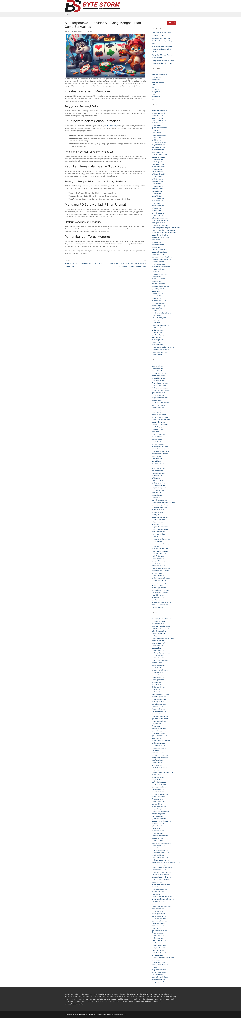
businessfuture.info (159, 643)
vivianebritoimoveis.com (160, 424)
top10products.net (158, 633)
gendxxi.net (156, 828)
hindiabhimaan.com (159, 595)
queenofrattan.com (159, 784)
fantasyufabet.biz (158, 167)
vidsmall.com (156, 848)
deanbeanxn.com (158, 650)
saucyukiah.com (158, 366)
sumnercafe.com (158, 308)
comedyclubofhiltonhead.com (162, 872)
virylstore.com (157, 410)
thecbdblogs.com (158, 600)
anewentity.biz (157, 493)
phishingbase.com (158, 960)
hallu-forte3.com (158, 556)
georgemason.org (158, 621)
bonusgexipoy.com (159, 918)
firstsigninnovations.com (161, 390)
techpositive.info (158, 762)
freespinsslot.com (158, 709)
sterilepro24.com (158, 855)
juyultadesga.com (158, 264)
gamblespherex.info (159, 818)
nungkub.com (157, 332)
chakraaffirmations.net (160, 675)
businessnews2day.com (160, 850)
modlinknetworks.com (160, 943)
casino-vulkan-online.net (161, 571)
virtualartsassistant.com (160, 875)
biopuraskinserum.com (160, 527)
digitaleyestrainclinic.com (161, 578)
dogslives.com (157, 779)
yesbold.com (156, 133)
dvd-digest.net (157, 541)
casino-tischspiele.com (160, 454)
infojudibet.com (157, 645)
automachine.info (158, 804)
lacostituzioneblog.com (160, 325)
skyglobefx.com (158, 816)
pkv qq (77, 994)
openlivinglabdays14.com (161, 235)
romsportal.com (158, 974)
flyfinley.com (156, 667)
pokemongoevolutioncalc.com (163, 957)
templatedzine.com (159, 301)
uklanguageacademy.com (161, 626)
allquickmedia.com (158, 480)
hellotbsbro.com (158, 753)
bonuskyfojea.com (158, 914)
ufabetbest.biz (157, 193)
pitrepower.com (157, 573)
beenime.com (157, 882)
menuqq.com (69, 994)
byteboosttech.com (159, 142)
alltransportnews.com (160, 218)
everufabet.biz (157, 211)
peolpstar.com (157, 400)
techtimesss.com (158, 407)
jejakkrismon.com (158, 473)
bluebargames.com (159, 385)
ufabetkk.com (157, 478)
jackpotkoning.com (159, 940)
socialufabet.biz (157, 189)
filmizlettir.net (157, 371)
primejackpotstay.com (160, 965)
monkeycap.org (157, 429)
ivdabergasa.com (158, 262)
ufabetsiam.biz (157, 169)
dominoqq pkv (87, 994)
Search (172, 23)
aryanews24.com (158, 245)
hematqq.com (148, 999)
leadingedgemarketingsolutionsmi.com (166, 228)
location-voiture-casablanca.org (163, 867)
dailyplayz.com (157, 928)
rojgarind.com (157, 723)
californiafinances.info (160, 529)
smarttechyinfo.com (159, 697)
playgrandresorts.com (160, 972)
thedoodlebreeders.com (160, 286)
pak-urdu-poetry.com (159, 767)
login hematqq (71, 1001)
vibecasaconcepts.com (160, 836)
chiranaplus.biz (157, 546)
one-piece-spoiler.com (160, 794)
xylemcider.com (157, 337)
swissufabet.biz (157, 172)
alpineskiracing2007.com (161, 568)
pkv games (156, 80)
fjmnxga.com (156, 514)
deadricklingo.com (158, 814)
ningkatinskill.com (158, 296)
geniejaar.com (157, 682)
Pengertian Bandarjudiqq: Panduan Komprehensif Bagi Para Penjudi (164, 40)
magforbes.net (157, 427)
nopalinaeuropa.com (159, 352)
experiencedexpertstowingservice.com (166, 862)
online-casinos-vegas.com (161, 583)
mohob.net (156, 692)
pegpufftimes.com (158, 378)
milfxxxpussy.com (158, 315)
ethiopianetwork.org (159, 743)
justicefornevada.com (159, 748)
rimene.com (156, 536)
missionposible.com (159, 580)
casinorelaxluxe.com (159, 921)
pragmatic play (84, 996)
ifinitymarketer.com (159, 938)
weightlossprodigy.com (160, 694)
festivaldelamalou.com (160, 388)
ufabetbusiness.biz (158, 174)
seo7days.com (157, 497)
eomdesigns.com (158, 823)
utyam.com (156, 323)
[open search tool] (175, 6)
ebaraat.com (156, 137)
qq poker (90, 1001)
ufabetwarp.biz (157, 159)
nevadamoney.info (158, 534)
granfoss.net (156, 563)
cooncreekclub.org (158, 376)
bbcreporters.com (158, 223)
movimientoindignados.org (161, 313)
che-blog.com (157, 663)
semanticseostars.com (160, 731)
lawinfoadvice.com (158, 303)
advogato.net (157, 439)
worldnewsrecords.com (160, 853)
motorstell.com (157, 412)
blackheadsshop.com (159, 865)
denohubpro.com (158, 789)
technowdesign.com (159, 254)
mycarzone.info (157, 833)
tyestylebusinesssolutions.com (163, 899)
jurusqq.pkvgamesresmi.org (74, 1004)
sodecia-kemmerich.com (161, 884)
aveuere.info (156, 714)
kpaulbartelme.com (159, 870)
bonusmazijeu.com (158, 911)
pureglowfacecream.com (161, 485)
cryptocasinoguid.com (160, 225)
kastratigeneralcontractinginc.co (163, 230)
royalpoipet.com (158, 901)
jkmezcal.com (157, 894)
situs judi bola (164, 994)
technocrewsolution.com (161, 419)
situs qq (108, 994)
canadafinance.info (159, 532)
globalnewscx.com (158, 777)
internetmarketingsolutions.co (162, 772)
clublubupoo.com (158, 909)
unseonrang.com (158, 765)
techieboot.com (157, 125)
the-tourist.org (157, 437)
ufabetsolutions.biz (159, 186)
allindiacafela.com (158, 566)
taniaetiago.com (158, 340)
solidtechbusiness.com (160, 857)
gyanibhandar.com (158, 157)
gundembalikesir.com (159, 128)
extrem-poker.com (158, 279)
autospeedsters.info (159, 806)
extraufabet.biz (157, 181)
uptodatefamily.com (159, 318)
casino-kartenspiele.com (161, 449)
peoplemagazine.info (159, 113)
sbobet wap (115, 999)
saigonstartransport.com (161, 517)
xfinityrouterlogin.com (160, 585)
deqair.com (156, 291)
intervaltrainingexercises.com (162, 896)
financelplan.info (158, 641)
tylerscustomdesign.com (161, 402)
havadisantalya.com (159, 120)
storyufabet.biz (157, 201)
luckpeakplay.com (158, 950)
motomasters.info (158, 831)
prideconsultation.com (160, 670)
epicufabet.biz (157, 203)
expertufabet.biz (158, 164)
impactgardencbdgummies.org (163, 347)
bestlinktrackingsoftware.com (162, 906)
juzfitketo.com (157, 342)
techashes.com (157, 115)
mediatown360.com (159, 575)
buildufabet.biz (157, 215)
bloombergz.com (158, 444)
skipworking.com (158, 463)
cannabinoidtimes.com (160, 716)
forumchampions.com (160, 383)
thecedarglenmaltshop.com (162, 619)
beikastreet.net (157, 368)
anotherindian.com (158, 335)
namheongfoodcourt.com (161, 551)
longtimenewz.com (159, 945)
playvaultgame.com (159, 970)
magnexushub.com (158, 145)
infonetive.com (157, 522)
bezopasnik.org (157, 512)
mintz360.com (157, 689)
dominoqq (155, 89)
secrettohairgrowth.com (160, 505)
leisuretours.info (158, 750)
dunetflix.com (157, 310)
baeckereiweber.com (159, 111)
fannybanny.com (158, 935)
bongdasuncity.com (159, 704)
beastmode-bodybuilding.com (163, 638)
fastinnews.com (157, 933)
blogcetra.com (157, 770)
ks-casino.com (157, 281)
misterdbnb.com (158, 892)
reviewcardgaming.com (160, 860)
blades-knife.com (158, 792)
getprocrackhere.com (159, 931)
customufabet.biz (158, 198)
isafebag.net (156, 441)
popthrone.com (157, 655)
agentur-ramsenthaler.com (161, 821)
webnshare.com (157, 738)
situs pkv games (158, 82)
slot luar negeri (152, 994)
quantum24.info (157, 838)
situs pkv (143, 994)
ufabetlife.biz (156, 184)
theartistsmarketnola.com (161, 544)
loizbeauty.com (157, 466)
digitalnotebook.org (159, 699)
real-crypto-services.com (161, 267)
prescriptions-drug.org (160, 417)
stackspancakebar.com (160, 549)
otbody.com (156, 456)
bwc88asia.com (157, 276)
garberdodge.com (158, 393)
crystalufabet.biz (158, 206)
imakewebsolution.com (160, 660)
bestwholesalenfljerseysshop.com (164, 232)
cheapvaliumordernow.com (161, 879)
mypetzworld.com (158, 269)
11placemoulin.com (158, 687)
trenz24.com (156, 461)
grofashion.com (157, 955)
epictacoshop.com (158, 524)
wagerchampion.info (159, 809)
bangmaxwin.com (158, 519)
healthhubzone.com (159, 135)
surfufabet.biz (157, 191)
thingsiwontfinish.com (160, 982)
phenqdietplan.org (158, 306)
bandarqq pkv (126, 999)
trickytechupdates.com (160, 592)
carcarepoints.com (158, 284)
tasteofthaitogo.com (159, 507)
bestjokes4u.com (158, 677)
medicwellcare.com (159, 845)
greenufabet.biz (157, 176)
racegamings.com (158, 962)
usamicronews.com (159, 952)
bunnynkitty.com (158, 510)
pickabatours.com (158, 636)
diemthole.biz (157, 476)
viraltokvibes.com (158, 422)
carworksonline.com (159, 405)
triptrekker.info (157, 826)
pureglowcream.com (159, 500)
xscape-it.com (157, 247)
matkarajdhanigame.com (161, 653)
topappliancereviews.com (161, 590)
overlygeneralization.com (161, 741)
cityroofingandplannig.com (161, 259)
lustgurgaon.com (158, 680)
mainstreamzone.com (159, 733)
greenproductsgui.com (160, 719)
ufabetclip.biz (157, 162)
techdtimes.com (158, 123)
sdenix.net (155, 432)
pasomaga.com (157, 345)
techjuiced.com (157, 140)
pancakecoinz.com (158, 665)
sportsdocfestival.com (160, 977)
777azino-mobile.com (159, 249)
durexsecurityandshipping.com (163, 257)
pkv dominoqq (157, 97)
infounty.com (156, 271)
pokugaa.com (157, 967)
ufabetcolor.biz (157, 179)
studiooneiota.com (158, 797)
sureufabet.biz (157, 196)
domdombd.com (158, 926)
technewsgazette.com (160, 483)
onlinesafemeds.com (159, 154)
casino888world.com (159, 889)
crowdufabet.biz (158, 213)
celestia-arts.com (158, 380)
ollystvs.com (156, 775)
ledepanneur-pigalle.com (161, 539)
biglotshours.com (158, 150)
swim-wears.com (158, 395)
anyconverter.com (158, 468)
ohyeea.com (156, 327)
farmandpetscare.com (160, 755)
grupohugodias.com (159, 288)
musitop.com (156, 320)
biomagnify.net (157, 354)
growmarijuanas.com (159, 736)
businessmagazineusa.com (161, 843)
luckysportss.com (158, 948)
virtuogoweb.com (158, 147)
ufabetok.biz (156, 208)
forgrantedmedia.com (160, 398)
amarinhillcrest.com (159, 434)
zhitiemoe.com (157, 330)
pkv (153, 84)
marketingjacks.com (159, 588)
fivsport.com (156, 298)
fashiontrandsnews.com (160, 220)
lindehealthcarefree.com (160, 628)
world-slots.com (158, 658)
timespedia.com (157, 471)
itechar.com (156, 130)
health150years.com (159, 415)
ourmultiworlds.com (159, 373)
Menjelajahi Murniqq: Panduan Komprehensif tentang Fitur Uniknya (162, 49)
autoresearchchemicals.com (162, 602)
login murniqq (170, 999)
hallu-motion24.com (159, 558)
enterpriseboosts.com (160, 446)
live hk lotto (156, 77)
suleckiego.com (157, 607)
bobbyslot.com (157, 684)
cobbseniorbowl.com (159, 252)
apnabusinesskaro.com (160, 605)
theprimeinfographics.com (161, 877)
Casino (89, 31)
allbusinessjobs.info (159, 631)
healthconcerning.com (160, 721)
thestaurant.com (158, 904)
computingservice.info (160, 758)
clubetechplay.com (158, 923)
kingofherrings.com (159, 488)
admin (68, 31)
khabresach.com (158, 597)
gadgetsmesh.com (158, 745)
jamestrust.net (157, 458)
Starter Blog (122, 1014)
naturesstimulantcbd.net (160, 349)
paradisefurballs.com (159, 711)
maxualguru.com (158, 702)
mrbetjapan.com (158, 490)
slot (92, 996)
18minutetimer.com (159, 728)
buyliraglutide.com (158, 152)
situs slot (74, 996)
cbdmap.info (156, 648)
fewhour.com (156, 726)
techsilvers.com (157, 293)
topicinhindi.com (158, 624)
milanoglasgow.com (159, 553)
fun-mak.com (157, 887)
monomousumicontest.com (161, 811)
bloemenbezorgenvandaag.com (163, 502)
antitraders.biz (157, 242)
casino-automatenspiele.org (162, 451)
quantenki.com (157, 840)
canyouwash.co (157, 118)
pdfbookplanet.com (159, 782)
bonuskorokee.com (159, 916)
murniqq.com (137, 999)
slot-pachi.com (157, 706)
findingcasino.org (158, 799)
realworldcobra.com (159, 801)
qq (153, 87)
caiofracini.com (157, 760)
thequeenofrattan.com (160, 787)
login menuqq (159, 999)
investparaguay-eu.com (160, 274)
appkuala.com (157, 495)
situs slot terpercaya (159, 75)
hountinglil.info (157, 672)
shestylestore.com (158, 979)
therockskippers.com (159, 561)
